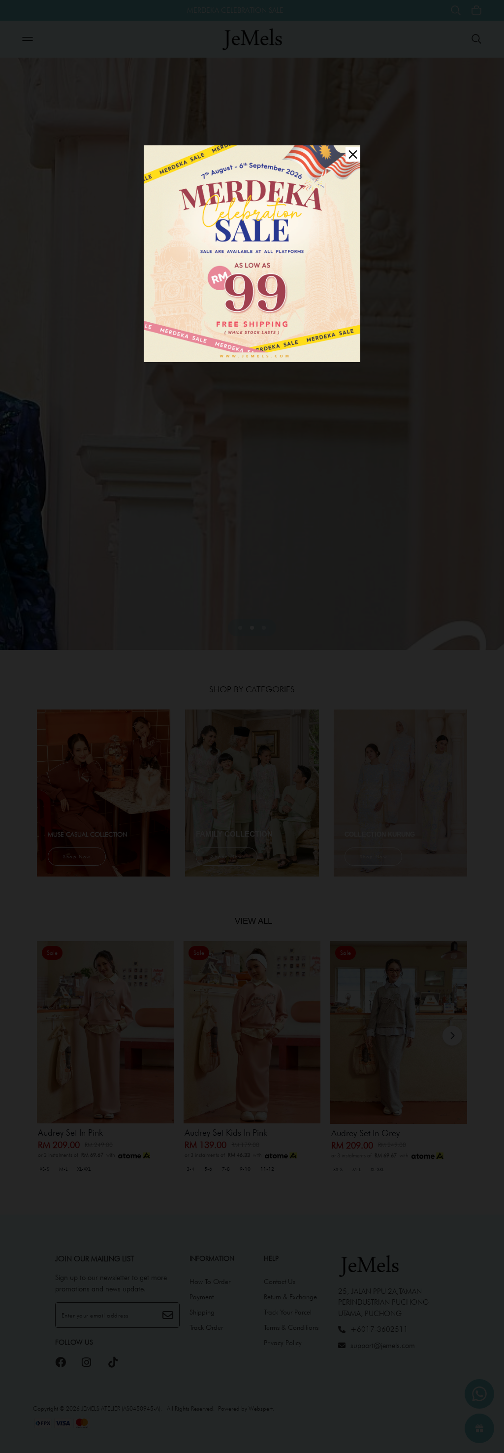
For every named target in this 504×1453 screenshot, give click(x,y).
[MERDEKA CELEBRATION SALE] (252, 252)
